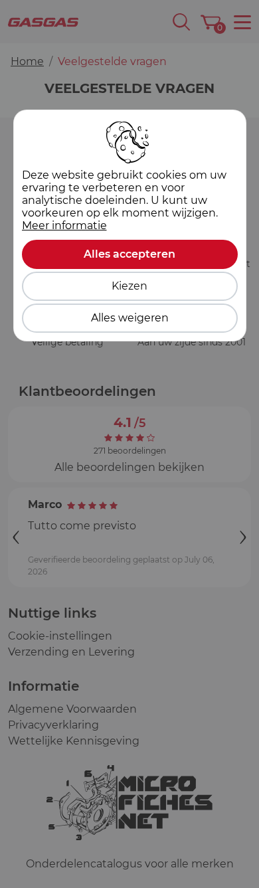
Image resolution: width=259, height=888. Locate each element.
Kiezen (129, 286)
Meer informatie (64, 225)
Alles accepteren (129, 254)
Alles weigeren (130, 317)
